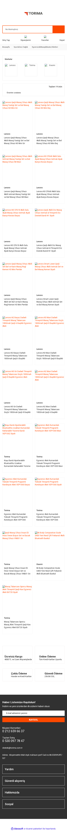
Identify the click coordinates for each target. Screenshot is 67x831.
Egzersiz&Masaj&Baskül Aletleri (45, 47)
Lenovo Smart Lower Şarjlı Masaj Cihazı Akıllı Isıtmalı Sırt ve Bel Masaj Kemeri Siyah (49, 302)
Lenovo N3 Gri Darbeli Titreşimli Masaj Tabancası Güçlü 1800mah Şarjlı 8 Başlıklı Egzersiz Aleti (17, 410)
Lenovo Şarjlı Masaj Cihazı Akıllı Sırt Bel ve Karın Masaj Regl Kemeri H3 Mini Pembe (16, 302)
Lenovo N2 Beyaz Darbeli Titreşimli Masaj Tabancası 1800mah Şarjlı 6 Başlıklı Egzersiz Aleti (15, 356)
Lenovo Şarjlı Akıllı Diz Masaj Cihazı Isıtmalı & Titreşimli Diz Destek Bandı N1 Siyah (49, 248)
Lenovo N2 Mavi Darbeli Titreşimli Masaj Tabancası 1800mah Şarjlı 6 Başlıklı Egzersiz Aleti (48, 410)
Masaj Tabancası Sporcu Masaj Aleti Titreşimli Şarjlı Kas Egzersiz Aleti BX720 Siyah (17, 625)
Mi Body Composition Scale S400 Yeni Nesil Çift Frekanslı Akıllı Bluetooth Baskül (49, 571)
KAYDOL (33, 719)
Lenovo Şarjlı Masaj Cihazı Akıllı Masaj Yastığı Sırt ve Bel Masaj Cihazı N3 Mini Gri (16, 140)
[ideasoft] (17, 828)
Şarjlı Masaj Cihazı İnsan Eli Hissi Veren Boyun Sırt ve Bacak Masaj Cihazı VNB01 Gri (17, 571)
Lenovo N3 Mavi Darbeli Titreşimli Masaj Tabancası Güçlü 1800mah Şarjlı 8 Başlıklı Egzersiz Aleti (49, 356)
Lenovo (7, 134)
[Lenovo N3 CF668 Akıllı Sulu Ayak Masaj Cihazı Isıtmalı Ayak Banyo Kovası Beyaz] (50, 170)
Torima (7, 457)
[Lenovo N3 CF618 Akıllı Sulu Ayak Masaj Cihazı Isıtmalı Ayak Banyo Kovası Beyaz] (17, 224)
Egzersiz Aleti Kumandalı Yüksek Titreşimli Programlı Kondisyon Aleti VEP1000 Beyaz (15, 517)
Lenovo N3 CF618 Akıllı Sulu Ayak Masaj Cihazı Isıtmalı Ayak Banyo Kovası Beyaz (16, 248)
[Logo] (33, 14)
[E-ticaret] (33, 828)
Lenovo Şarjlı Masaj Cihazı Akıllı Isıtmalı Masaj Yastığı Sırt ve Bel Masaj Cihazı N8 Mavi (17, 194)
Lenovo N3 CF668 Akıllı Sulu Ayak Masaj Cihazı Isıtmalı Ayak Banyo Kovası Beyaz (48, 194)
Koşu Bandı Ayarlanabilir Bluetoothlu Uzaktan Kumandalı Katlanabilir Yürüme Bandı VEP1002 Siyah (17, 463)
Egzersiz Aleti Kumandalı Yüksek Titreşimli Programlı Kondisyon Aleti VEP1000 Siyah (48, 517)
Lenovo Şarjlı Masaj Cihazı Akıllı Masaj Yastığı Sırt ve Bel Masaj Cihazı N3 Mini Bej (49, 140)
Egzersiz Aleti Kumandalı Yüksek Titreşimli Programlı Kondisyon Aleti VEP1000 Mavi (49, 463)
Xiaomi (39, 564)
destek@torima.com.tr (12, 748)
